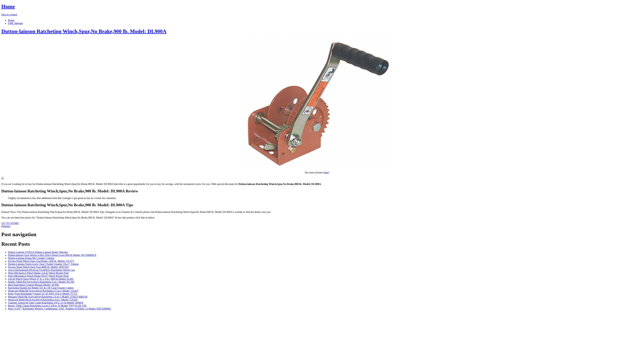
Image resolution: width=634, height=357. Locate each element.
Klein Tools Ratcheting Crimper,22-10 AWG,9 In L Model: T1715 (42, 293)
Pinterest (5, 226)
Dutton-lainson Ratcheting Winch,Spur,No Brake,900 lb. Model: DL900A (83, 31)
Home (8, 6)
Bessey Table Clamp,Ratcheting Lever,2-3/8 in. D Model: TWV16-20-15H (47, 305)
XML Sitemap (15, 23)
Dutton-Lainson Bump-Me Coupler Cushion (31, 258)
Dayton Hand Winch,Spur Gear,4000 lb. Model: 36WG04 (38, 267)
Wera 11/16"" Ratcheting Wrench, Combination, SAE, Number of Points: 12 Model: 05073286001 (59, 308)
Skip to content (9, 14)
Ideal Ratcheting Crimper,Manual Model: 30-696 (33, 284)
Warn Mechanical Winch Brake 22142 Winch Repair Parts (38, 273)
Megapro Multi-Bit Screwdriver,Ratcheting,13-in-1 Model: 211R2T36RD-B (47, 296)
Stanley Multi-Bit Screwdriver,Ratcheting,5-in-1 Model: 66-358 (41, 281)
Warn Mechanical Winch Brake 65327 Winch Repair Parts (38, 276)
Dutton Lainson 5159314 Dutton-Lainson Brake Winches (38, 252)
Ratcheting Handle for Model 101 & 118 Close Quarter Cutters (40, 287)
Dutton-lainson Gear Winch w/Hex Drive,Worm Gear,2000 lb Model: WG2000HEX (52, 255)
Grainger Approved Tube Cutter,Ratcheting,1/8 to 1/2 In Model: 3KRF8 (45, 302)
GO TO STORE (10, 223)
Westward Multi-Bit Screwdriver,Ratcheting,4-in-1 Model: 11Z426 (42, 299)
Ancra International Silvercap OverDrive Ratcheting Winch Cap (41, 270)
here (326, 172)
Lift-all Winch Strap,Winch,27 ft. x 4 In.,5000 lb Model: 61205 (40, 279)
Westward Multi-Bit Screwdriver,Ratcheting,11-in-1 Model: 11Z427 (43, 290)
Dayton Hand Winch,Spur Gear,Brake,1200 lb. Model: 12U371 (41, 261)
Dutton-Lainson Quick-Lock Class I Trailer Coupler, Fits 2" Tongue (43, 264)
